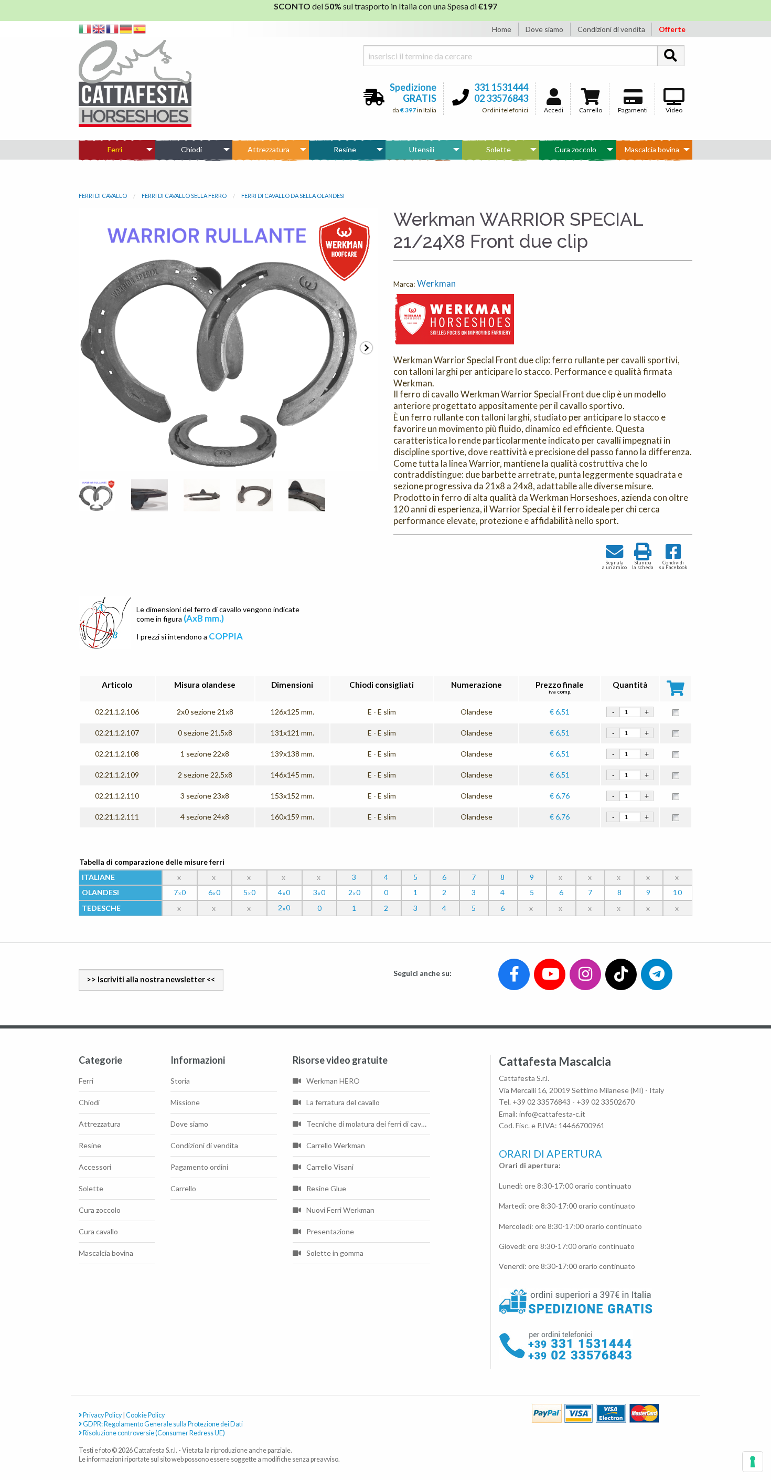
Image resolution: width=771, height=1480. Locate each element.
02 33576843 (501, 98)
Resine (345, 149)
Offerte (672, 29)
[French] (113, 28)
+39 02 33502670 (605, 1101)
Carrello (590, 110)
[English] (99, 28)
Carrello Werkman (335, 1145)
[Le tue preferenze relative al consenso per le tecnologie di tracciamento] (753, 1462)
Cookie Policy (145, 1415)
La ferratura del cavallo (343, 1102)
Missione (185, 1102)
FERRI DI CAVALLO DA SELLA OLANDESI (293, 195)
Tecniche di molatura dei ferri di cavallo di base (368, 1123)
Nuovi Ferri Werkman (340, 1209)
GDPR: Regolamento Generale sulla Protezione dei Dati (162, 1424)
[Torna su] (750, 1433)
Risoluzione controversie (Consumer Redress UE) (153, 1433)
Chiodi (191, 149)
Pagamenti (633, 110)
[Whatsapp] (17, 1449)
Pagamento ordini (199, 1166)
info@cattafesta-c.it (552, 1113)
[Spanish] (140, 28)
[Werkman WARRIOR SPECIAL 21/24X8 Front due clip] (97, 498)
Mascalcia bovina (652, 149)
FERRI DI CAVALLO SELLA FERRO (184, 195)
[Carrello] (719, 1433)
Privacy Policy (102, 1415)
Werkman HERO (333, 1080)
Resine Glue (326, 1188)
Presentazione (330, 1231)
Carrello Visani (330, 1166)
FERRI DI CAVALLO (103, 195)
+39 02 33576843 (541, 1101)
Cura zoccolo (575, 149)
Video (674, 110)
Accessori (95, 1166)
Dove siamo (544, 29)
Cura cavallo (98, 1231)
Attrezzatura (269, 149)
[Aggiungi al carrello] (675, 711)
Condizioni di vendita (611, 29)
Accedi (553, 110)
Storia (180, 1080)
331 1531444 (501, 87)
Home (501, 29)
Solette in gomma (334, 1252)
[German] (126, 28)
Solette (498, 149)
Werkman (436, 283)
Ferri (115, 149)
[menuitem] (117, 149)
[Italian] (85, 28)
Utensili (421, 149)
